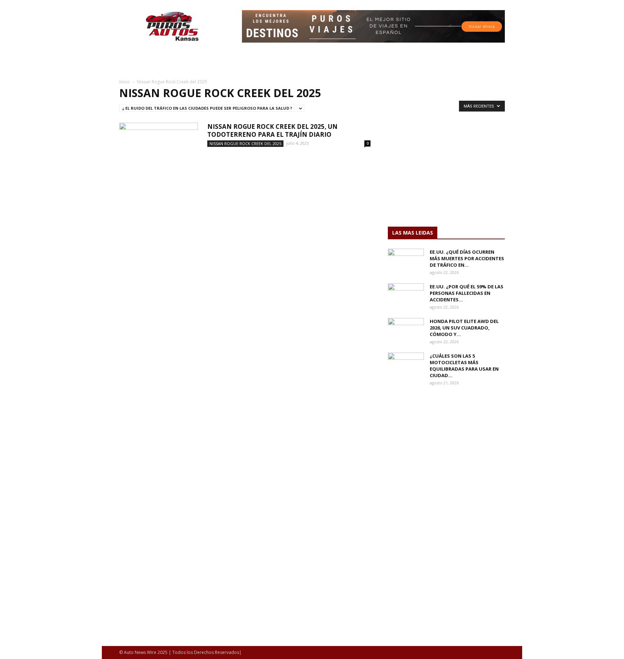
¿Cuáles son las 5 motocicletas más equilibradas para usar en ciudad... (464, 366)
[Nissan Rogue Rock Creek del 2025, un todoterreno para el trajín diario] (158, 150)
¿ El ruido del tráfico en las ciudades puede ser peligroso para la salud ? (207, 108)
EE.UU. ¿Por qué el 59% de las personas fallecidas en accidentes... (466, 293)
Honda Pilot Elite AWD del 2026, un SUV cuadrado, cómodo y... (464, 327)
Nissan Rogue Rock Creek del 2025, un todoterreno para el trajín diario (272, 130)
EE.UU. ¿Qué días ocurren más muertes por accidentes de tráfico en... (467, 258)
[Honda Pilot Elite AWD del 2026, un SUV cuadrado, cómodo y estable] (406, 330)
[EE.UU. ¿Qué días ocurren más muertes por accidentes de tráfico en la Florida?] (406, 261)
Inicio (124, 82)
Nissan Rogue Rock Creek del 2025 (245, 143)
